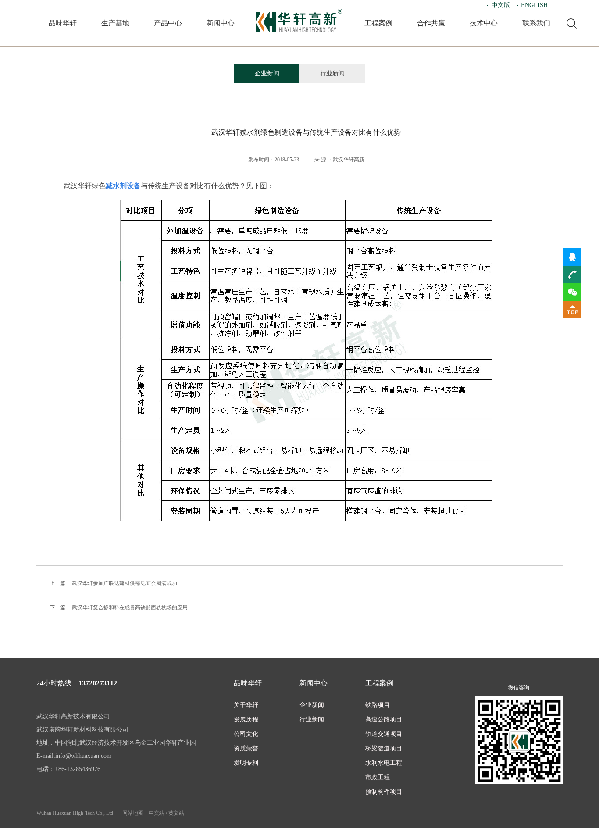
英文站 (176, 813)
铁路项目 (377, 705)
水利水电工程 (383, 763)
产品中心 (168, 23)
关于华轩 (246, 705)
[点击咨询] (572, 256)
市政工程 (377, 777)
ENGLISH (534, 5)
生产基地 (115, 23)
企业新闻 (267, 73)
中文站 (156, 813)
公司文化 (246, 734)
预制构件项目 (383, 792)
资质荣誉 (246, 748)
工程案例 (378, 23)
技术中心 (484, 23)
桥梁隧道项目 (383, 748)
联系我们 (536, 23)
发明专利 (246, 763)
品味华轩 (63, 23)
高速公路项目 (383, 719)
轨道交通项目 (383, 734)
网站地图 (132, 813)
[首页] (299, 21)
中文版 (501, 5)
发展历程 (246, 719)
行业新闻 (332, 73)
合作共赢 (431, 23)
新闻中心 (221, 23)
